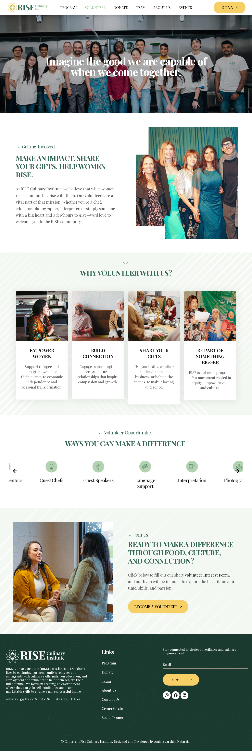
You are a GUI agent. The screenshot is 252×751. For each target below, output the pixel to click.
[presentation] (15, 471)
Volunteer (95, 7)
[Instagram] (167, 695)
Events (185, 7)
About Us (162, 7)
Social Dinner (113, 717)
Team (140, 7)
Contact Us (111, 699)
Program (68, 7)
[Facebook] (176, 695)
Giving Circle (112, 708)
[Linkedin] (184, 695)
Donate (121, 7)
